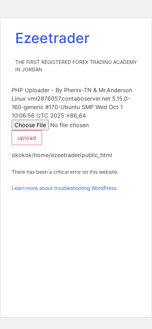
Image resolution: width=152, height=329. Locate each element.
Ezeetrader (52, 38)
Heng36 (22, 23)
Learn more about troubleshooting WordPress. (65, 188)
